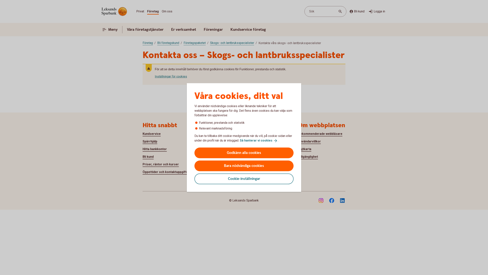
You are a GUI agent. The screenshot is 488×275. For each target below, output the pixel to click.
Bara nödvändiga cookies (244, 165)
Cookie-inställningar (244, 178)
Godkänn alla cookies (244, 152)
